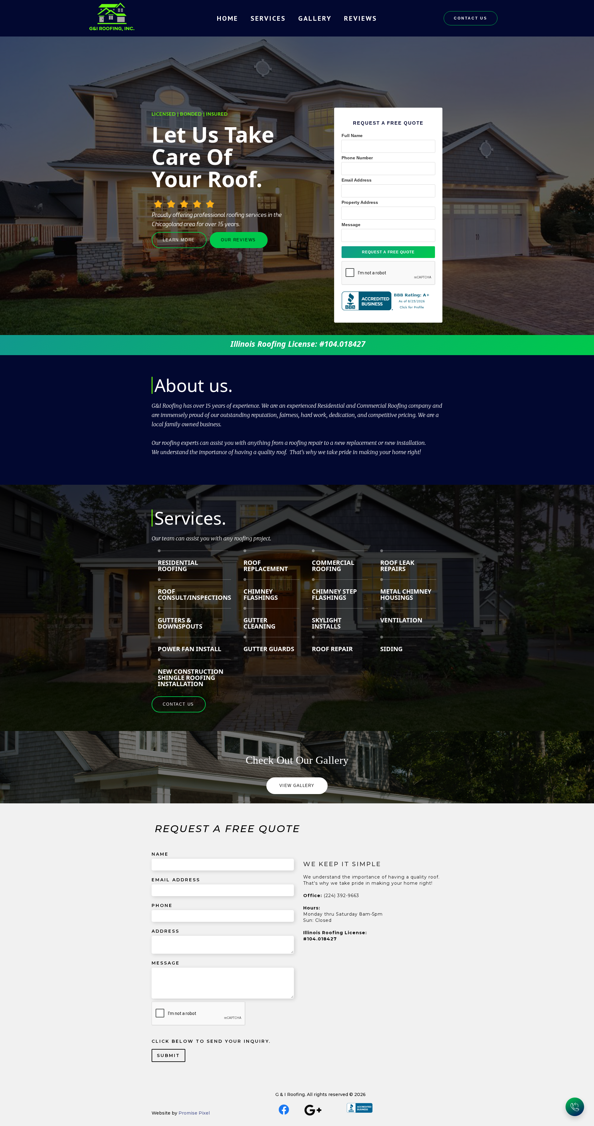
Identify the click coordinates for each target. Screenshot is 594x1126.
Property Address (360, 202)
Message (351, 224)
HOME (227, 18)
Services (268, 18)
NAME (160, 854)
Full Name (352, 135)
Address (165, 931)
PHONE (162, 905)
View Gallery (297, 785)
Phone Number (357, 157)
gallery (315, 18)
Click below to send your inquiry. (211, 1041)
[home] (112, 18)
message (166, 963)
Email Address (357, 180)
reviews (360, 18)
